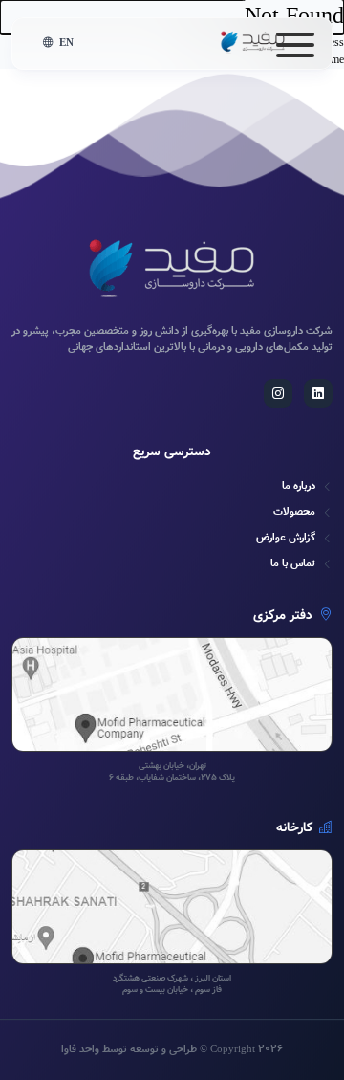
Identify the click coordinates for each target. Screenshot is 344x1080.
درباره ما (298, 486)
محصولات (294, 512)
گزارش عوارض (285, 538)
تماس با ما (292, 564)
